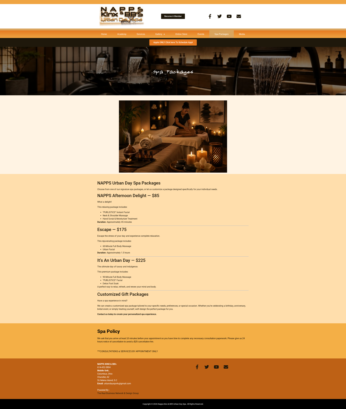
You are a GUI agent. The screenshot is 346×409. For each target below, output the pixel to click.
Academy (121, 34)
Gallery (158, 34)
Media (242, 34)
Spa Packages (221, 34)
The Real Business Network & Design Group (118, 393)
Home (104, 34)
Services (141, 34)
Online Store (181, 34)
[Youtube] (229, 16)
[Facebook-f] (209, 16)
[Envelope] (238, 16)
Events (201, 34)
